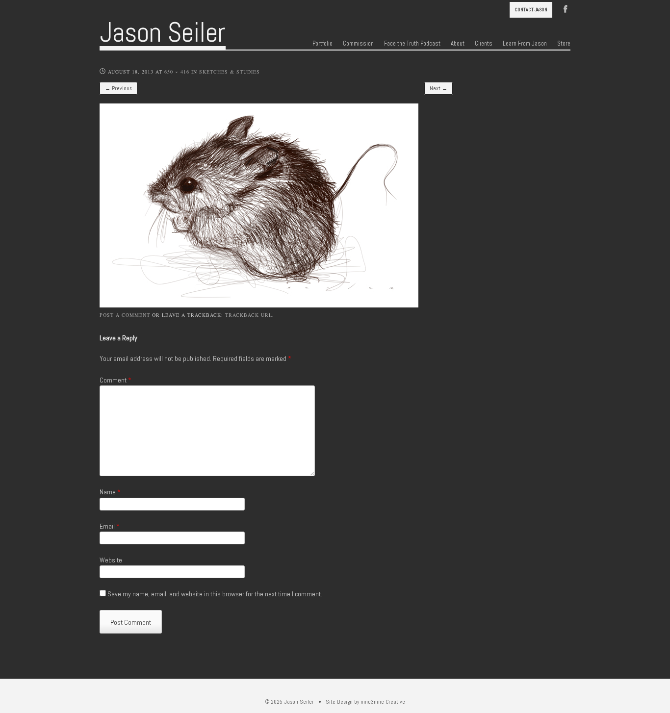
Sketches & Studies (229, 71)
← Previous (118, 88)
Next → (438, 88)
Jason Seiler (163, 32)
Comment (115, 380)
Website (111, 560)
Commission (358, 44)
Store (563, 44)
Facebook (565, 8)
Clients (483, 44)
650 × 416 (176, 71)
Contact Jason (531, 9)
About (457, 44)
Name (110, 491)
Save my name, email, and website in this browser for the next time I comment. (214, 593)
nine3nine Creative (383, 701)
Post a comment (125, 314)
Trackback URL (248, 314)
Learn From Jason (525, 44)
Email (110, 526)
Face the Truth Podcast (412, 44)
